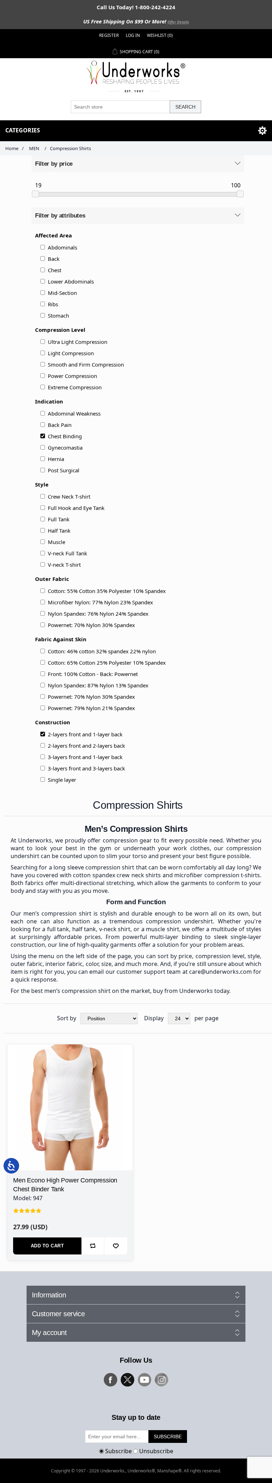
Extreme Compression (75, 387)
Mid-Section (62, 292)
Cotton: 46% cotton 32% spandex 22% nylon (102, 651)
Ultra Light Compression (77, 341)
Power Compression (72, 375)
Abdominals (62, 247)
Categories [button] (22, 130)
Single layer (62, 779)
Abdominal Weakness (74, 413)
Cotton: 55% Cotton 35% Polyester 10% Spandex (107, 590)
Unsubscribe (156, 1451)
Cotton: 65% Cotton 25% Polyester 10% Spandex (107, 662)
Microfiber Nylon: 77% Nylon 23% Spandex (100, 602)
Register (109, 35)
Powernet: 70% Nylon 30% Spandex (91, 624)
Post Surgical (63, 470)
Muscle (56, 541)
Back (54, 258)
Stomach (58, 315)
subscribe (168, 1436)
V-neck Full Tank (67, 553)
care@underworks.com (220, 972)
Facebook (110, 1379)
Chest (54, 270)
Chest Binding (65, 436)
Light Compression (71, 353)
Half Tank (59, 530)
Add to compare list (92, 1245)
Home (11, 148)
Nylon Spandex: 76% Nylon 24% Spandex (98, 613)
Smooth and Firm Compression (86, 364)
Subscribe (118, 1451)
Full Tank (58, 519)
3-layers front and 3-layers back (86, 768)
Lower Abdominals (71, 281)
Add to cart (47, 1245)
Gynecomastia (65, 447)
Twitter (127, 1379)
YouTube (144, 1379)
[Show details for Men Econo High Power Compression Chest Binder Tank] (70, 1107)
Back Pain (60, 424)
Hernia (56, 458)
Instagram (161, 1379)
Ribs (53, 304)
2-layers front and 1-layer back (85, 734)
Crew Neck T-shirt (69, 496)
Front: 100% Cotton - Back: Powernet (93, 673)
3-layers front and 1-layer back (85, 756)
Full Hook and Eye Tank (76, 507)
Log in (133, 35)
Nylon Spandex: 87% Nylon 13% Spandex (98, 685)
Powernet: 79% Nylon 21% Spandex (91, 708)
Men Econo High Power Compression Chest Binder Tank (65, 1185)
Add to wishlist (115, 1245)
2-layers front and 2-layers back (86, 745)
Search (185, 107)
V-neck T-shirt (64, 564)
